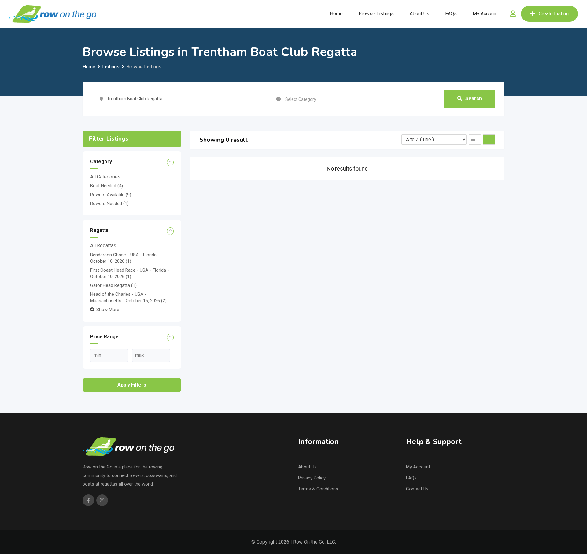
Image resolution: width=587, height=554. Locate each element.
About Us (419, 14)
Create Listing (554, 14)
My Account (485, 14)
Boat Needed (106, 186)
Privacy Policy (312, 478)
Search (473, 98)
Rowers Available (110, 194)
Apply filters (131, 385)
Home (336, 14)
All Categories (105, 177)
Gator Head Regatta (113, 285)
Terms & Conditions (318, 489)
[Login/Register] (513, 14)
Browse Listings (376, 14)
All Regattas (103, 245)
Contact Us (417, 489)
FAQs (451, 14)
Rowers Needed (109, 203)
